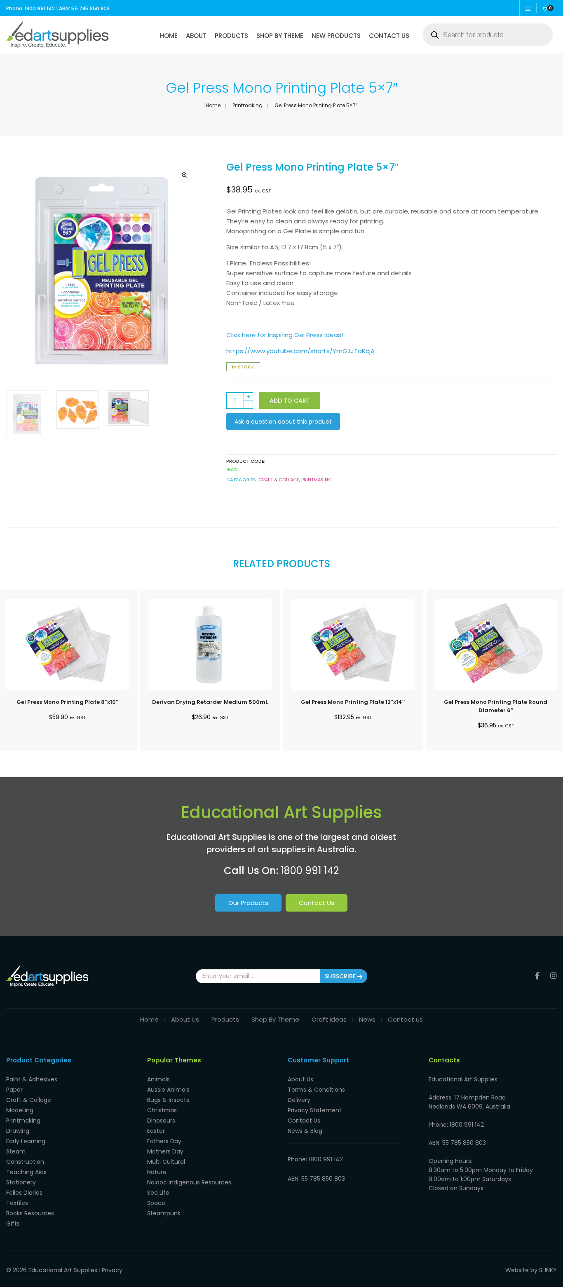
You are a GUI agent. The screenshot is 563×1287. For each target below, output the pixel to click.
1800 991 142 (310, 870)
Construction (25, 1162)
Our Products (248, 902)
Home (213, 105)
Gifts (13, 1223)
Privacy (112, 1270)
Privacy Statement (315, 1110)
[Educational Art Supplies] (57, 45)
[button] (184, 175)
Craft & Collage (278, 479)
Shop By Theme (275, 1019)
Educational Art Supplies (62, 1270)
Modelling (19, 1110)
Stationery (21, 1182)
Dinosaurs (161, 1120)
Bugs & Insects (168, 1100)
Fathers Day (164, 1141)
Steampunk (164, 1213)
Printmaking (247, 105)
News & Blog (305, 1131)
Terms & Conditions (316, 1089)
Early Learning (25, 1141)
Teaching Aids (26, 1172)
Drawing (17, 1131)
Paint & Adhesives (31, 1079)
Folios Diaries (24, 1193)
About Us (185, 1019)
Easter (156, 1131)
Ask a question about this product (283, 421)
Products (225, 1019)
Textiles (17, 1203)
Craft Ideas (329, 1019)
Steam (16, 1151)
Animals (158, 1079)
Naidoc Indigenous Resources (189, 1182)
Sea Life (158, 1193)
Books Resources (30, 1213)
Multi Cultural (166, 1162)
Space (156, 1203)
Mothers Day (165, 1151)
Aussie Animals (168, 1089)
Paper (14, 1089)
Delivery (299, 1100)
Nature (157, 1172)
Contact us (405, 1019)
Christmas (162, 1110)
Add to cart (290, 400)
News (367, 1019)
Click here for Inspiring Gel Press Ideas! (284, 335)
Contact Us (316, 902)
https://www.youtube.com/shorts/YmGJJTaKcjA (300, 351)
